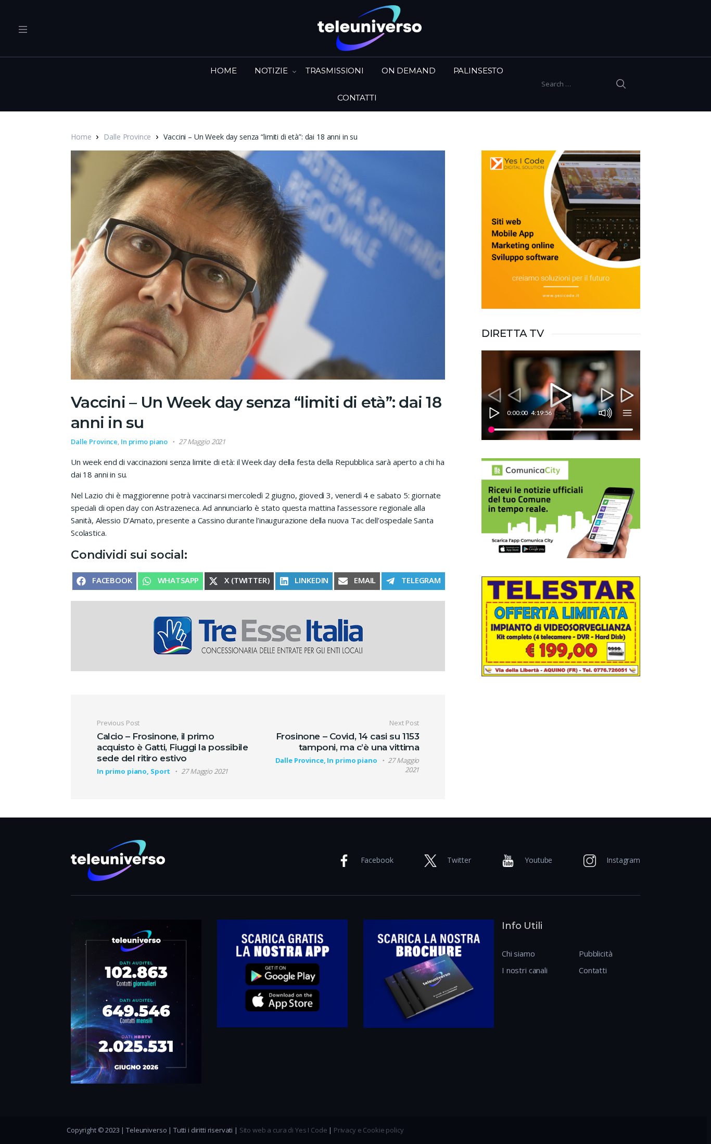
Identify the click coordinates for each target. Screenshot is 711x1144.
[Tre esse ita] (258, 635)
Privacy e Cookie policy (369, 1130)
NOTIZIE (271, 71)
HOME (223, 71)
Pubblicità (596, 953)
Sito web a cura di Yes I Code (283, 1130)
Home (81, 137)
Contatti (593, 970)
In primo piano (144, 441)
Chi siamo (518, 953)
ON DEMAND (409, 71)
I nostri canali (525, 970)
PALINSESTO (478, 71)
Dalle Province (127, 137)
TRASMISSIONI (335, 71)
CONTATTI (357, 98)
